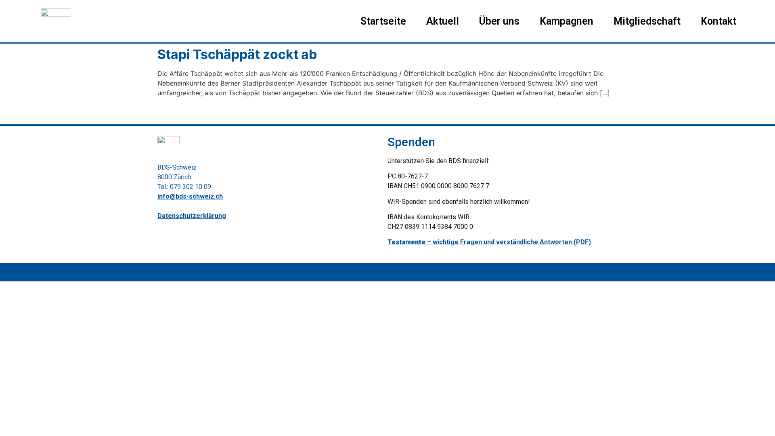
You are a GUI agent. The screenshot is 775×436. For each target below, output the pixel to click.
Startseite (383, 21)
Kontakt (718, 21)
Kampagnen (566, 21)
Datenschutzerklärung (191, 216)
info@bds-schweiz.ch (190, 196)
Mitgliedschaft (647, 21)
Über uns (499, 21)
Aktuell (442, 21)
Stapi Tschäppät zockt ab (237, 54)
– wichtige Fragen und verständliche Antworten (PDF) (489, 242)
